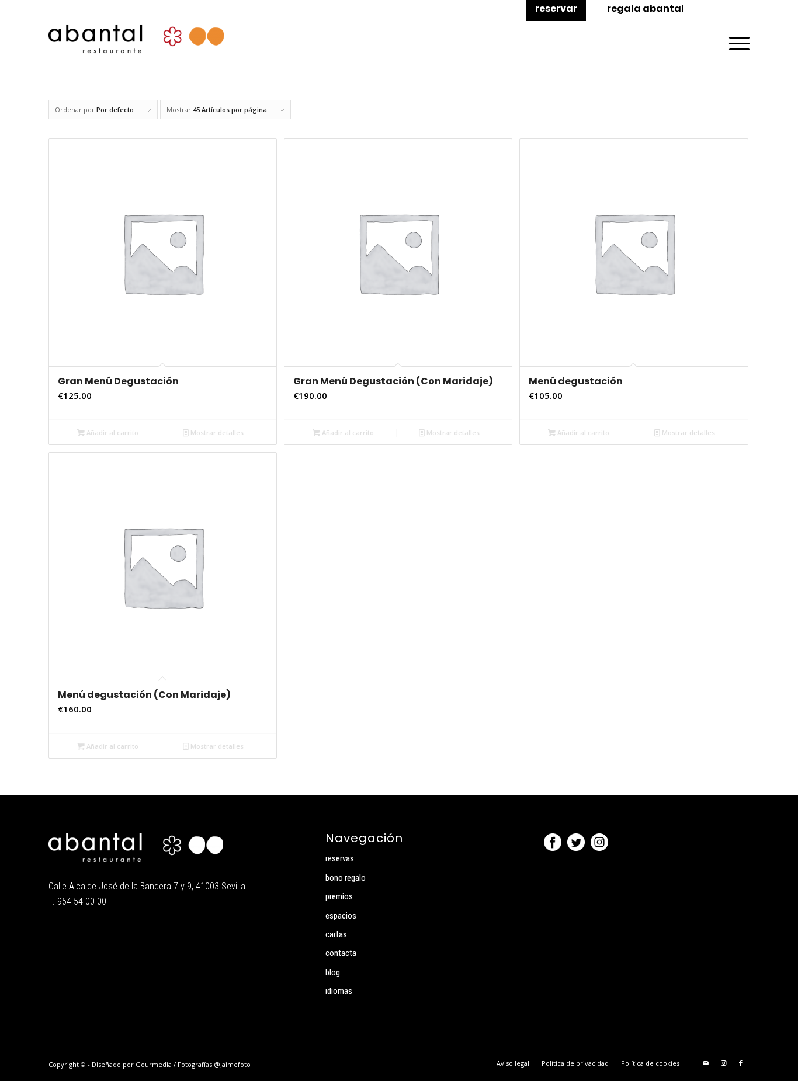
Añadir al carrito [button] (111, 432)
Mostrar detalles (216, 432)
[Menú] (735, 43)
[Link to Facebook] (741, 1063)
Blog (332, 972)
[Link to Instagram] (723, 1063)
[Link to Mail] (705, 1063)
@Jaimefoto (232, 1064)
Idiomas (338, 991)
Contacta (340, 953)
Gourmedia (154, 1064)
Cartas (336, 934)
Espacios (340, 915)
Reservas (339, 858)
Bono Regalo (345, 878)
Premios (339, 896)
